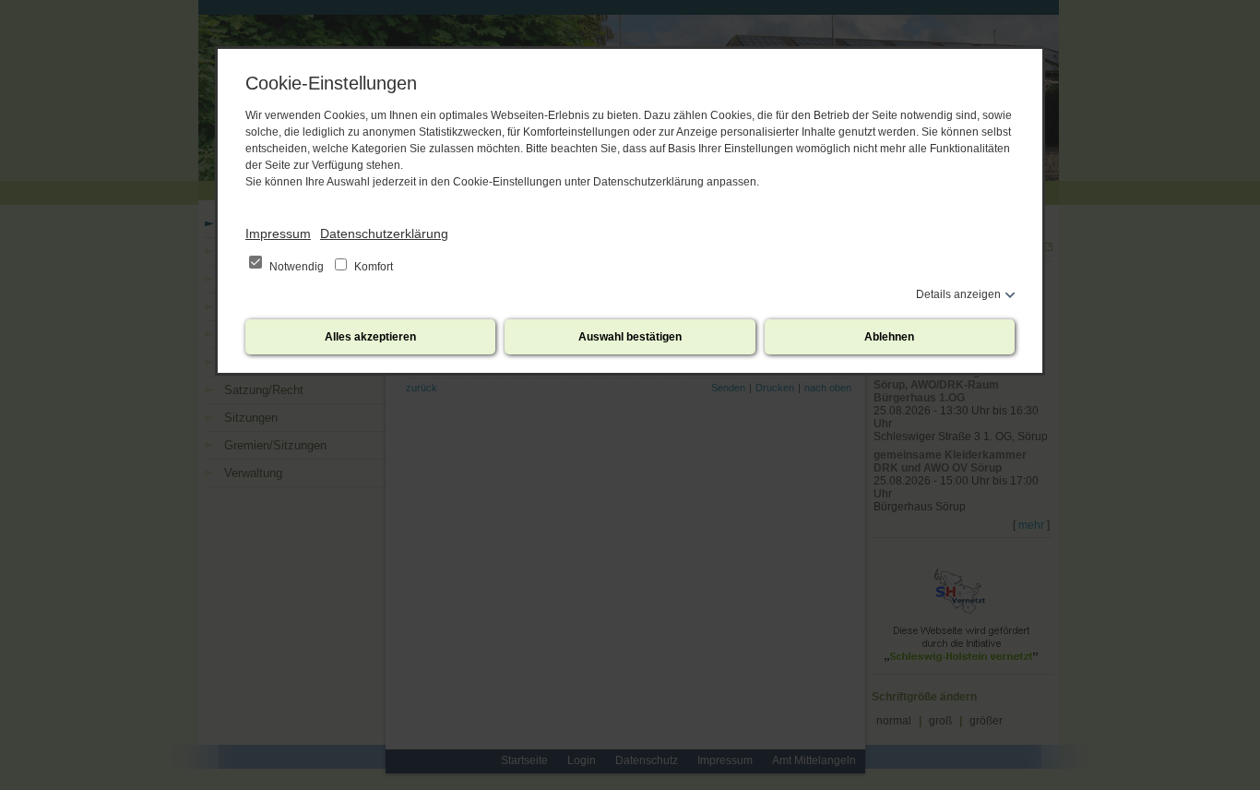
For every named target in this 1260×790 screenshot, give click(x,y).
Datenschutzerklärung (384, 233)
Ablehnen (889, 336)
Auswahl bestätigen (630, 336)
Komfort (372, 266)
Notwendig (297, 266)
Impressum (278, 233)
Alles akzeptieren (370, 336)
